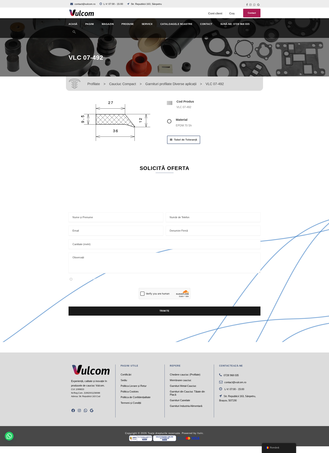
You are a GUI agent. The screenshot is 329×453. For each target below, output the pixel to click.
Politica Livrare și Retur (134, 385)
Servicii (147, 24)
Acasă (73, 24)
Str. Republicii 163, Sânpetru (146, 4)
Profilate (93, 84)
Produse (127, 24)
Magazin (108, 24)
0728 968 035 (231, 375)
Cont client (215, 13)
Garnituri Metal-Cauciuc (183, 385)
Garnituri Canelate (180, 400)
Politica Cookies (130, 391)
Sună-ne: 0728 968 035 (235, 24)
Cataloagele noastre (176, 24)
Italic (200, 433)
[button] (74, 34)
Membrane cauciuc (180, 380)
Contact (252, 13)
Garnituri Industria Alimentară (186, 405)
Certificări (126, 374)
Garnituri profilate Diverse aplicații (170, 84)
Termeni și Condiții (131, 402)
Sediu (124, 380)
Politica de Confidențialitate (135, 397)
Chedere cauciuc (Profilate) (185, 374)
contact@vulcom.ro (85, 4)
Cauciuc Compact (122, 84)
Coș (232, 13)
